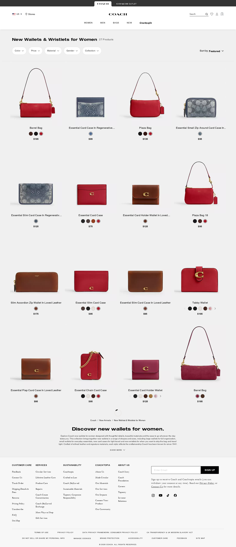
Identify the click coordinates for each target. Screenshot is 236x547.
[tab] (102, 3)
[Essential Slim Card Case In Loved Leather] (145, 268)
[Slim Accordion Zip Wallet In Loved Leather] (36, 268)
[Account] (217, 14)
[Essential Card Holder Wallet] (145, 356)
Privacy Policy (207, 483)
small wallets (65, 441)
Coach (93, 420)
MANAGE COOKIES (82, 538)
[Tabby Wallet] (200, 268)
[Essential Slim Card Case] (91, 268)
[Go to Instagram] (153, 496)
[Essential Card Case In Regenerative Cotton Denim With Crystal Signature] (91, 93)
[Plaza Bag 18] (200, 181)
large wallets (152, 439)
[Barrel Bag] (36, 93)
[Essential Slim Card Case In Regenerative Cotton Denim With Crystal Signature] (36, 181)
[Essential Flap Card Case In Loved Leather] (36, 356)
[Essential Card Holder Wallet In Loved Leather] (145, 181)
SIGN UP (210, 470)
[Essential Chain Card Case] (91, 356)
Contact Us (157, 486)
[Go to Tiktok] (168, 496)
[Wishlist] (212, 14)
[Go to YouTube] (160, 496)
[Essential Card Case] (91, 181)
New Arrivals (105, 420)
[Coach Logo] (118, 14)
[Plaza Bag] (145, 93)
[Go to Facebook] (175, 496)
